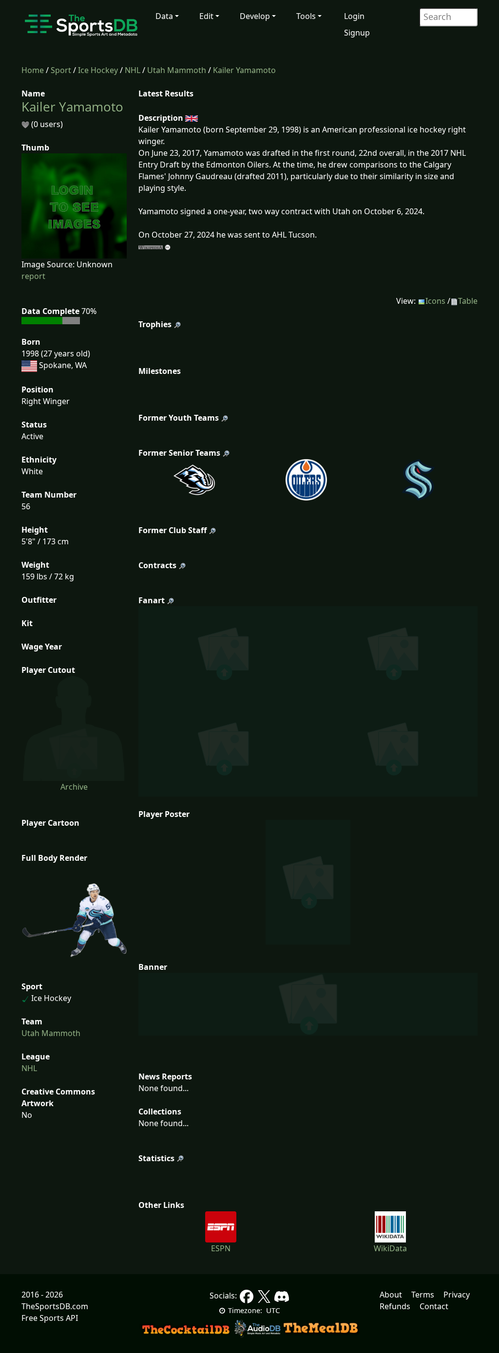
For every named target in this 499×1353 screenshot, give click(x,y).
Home (32, 70)
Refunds (395, 1306)
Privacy (456, 1294)
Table (468, 301)
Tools (306, 16)
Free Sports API (49, 1318)
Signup (357, 32)
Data (164, 16)
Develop (255, 16)
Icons (435, 301)
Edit (206, 16)
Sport (61, 70)
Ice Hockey (98, 70)
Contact (434, 1306)
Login (354, 16)
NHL (132, 70)
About (391, 1294)
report (33, 276)
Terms (422, 1294)
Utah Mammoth (176, 70)
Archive (74, 786)
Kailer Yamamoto (244, 70)
